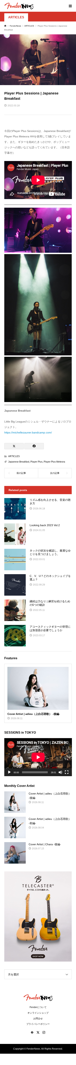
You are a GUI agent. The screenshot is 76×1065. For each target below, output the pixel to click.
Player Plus (36, 461)
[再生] (9, 772)
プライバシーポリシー (38, 1024)
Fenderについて (38, 1007)
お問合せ (38, 1018)
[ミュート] (60, 772)
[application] (38, 757)
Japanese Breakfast (18, 461)
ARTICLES (16, 17)
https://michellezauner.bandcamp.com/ (28, 432)
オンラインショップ (38, 1013)
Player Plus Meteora (54, 461)
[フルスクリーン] (67, 772)
